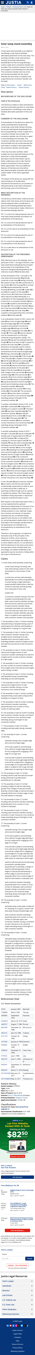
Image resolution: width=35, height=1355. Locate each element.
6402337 (4, 1059)
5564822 (4, 1045)
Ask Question (17, 1177)
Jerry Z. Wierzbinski (15, 1095)
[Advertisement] (17, 26)
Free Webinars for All (10, 1185)
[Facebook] (13, 1325)
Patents (8, 7)
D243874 (4, 1021)
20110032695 (6, 1073)
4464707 (4, 1024)
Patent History (11, 87)
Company (17, 1337)
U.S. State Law (8, 1304)
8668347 (4, 1070)
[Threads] (19, 1325)
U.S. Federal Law (9, 1300)
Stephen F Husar (22, 1098)
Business (6, 1290)
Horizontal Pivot (18, 7)
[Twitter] (24, 1325)
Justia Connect (17, 1330)
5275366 (4, 1042)
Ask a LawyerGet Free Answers (8, 1166)
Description (11, 85)
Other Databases (9, 1309)
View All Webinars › (17, 1230)
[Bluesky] (22, 1325)
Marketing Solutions (10, 1314)
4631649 (4, 1027)
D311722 (4, 1036)
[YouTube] (10, 1325)
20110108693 (6, 1079)
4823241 (4, 1033)
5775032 (4, 1056)
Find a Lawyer (7, 1250)
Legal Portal (17, 1334)
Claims (19, 85)
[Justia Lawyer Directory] (27, 1325)
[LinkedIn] (8, 1325)
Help (17, 1341)
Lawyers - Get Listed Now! (17, 1265)
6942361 (4, 1065)
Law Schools (7, 1295)
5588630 (4, 1050)
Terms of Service (17, 1344)
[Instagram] (16, 1325)
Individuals (6, 1286)
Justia (3, 7)
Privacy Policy (17, 1348)
